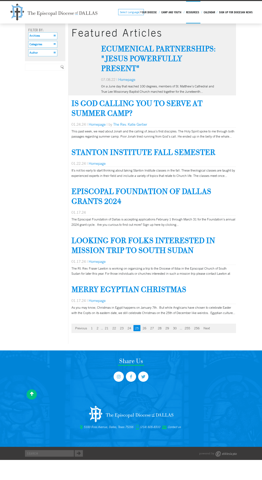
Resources (192, 12)
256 (197, 328)
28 (159, 328)
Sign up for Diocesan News (236, 12)
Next (206, 328)
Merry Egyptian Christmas (128, 289)
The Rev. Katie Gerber (130, 124)
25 (137, 328)
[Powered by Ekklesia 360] (218, 454)
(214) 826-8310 (150, 427)
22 (114, 328)
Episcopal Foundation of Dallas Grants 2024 (141, 196)
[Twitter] (143, 377)
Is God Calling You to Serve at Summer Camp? (136, 108)
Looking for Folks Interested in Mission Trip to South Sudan (143, 245)
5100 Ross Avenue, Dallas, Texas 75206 (108, 427)
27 (152, 328)
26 (144, 328)
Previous (81, 328)
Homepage (126, 79)
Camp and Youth (171, 12)
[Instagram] (119, 377)
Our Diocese (149, 12)
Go (79, 453)
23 (122, 328)
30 (175, 328)
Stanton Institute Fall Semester (143, 152)
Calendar (209, 12)
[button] (42, 35)
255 (187, 328)
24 (129, 328)
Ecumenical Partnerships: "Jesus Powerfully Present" (158, 58)
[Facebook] (131, 377)
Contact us (174, 427)
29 (167, 328)
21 (106, 328)
